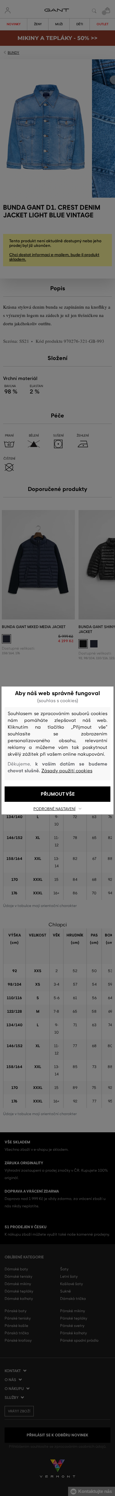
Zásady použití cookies (66, 771)
